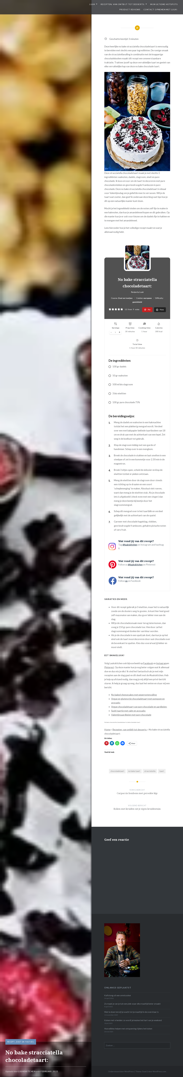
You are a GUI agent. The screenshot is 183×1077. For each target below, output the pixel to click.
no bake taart (134, 771)
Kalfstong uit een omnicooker (117, 995)
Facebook (148, 663)
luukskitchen (27, 1071)
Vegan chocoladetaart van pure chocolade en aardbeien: (139, 706)
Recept (11, 1042)
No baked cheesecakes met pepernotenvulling (134, 694)
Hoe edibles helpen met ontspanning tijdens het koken (128, 1028)
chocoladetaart (117, 771)
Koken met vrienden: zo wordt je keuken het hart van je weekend (133, 1020)
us (126, 580)
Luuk (92, 4)
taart (161, 771)
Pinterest (109, 667)
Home (107, 729)
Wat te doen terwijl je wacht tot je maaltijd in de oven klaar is (131, 1012)
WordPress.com (159, 1071)
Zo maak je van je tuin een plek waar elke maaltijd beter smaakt (132, 1004)
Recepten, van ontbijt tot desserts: (123, 4)
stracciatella (149, 771)
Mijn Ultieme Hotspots (164, 4)
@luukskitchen (130, 544)
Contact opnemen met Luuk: (160, 9)
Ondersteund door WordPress (121, 1071)
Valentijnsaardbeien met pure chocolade (131, 714)
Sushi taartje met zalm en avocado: (128, 710)
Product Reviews (129, 9)
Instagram (161, 663)
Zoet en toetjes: (25, 1042)
